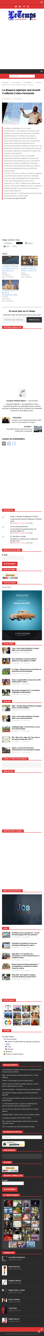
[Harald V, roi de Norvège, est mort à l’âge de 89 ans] (26, 1203)
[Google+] (20, 6)
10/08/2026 (16, 684)
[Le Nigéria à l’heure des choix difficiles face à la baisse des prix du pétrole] (10, 261)
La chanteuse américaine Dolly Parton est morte (16, 1118)
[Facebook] (24, 6)
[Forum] (28, 6)
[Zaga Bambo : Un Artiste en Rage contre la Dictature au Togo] (35, 1022)
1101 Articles (33, 401)
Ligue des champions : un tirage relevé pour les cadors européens (21, 1089)
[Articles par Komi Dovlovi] (4, 1274)
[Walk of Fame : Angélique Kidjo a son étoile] (8, 1237)
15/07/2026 (16, 970)
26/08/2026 (16, 652)
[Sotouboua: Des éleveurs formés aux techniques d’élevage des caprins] (6, 945)
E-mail (5, 555)
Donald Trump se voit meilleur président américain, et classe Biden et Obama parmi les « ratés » (20, 1085)
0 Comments (18, 99)
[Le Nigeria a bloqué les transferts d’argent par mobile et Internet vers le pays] (29, 261)
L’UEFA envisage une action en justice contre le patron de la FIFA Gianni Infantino (22, 1099)
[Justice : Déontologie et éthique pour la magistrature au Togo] (8, 1009)
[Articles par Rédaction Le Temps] (4, 1293)
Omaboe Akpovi (14, 1281)
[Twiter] (16, 6)
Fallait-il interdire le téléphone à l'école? (24, 516)
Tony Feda (12, 1308)
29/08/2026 (16, 710)
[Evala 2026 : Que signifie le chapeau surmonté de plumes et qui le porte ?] (6, 977)
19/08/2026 (16, 663)
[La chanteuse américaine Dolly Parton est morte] (26, 1217)
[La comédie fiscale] (17, 1022)
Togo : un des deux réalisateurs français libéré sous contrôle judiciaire (20, 1110)
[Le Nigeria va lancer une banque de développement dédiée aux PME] (10, 284)
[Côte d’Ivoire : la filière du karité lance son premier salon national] (35, 1231)
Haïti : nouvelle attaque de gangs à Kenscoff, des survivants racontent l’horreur (20, 1122)
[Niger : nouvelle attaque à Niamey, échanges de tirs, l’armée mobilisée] (6, 708)
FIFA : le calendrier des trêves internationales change (18, 1126)
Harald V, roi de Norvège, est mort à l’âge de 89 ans (17, 1080)
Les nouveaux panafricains (19, 526)
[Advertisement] (22, 45)
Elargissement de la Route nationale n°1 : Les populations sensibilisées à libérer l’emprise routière (25, 966)
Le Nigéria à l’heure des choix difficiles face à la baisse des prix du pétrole (10, 269)
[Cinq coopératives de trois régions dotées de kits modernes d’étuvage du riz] (26, 1015)
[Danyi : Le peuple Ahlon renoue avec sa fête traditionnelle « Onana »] (6, 682)
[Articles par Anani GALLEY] (4, 1322)
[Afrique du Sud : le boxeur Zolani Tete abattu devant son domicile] (8, 1231)
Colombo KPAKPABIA (16, 1257)
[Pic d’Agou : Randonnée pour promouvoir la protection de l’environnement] (6, 671)
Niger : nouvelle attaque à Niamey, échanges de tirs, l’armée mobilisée (20, 1076)
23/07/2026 (16, 947)
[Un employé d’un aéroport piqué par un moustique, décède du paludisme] (17, 1210)
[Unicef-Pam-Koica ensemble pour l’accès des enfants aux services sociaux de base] (8, 1015)
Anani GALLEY (13, 1319)
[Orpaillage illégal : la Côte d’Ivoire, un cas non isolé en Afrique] (6, 729)
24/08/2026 (16, 742)
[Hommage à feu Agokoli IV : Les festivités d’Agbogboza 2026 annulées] (6, 692)
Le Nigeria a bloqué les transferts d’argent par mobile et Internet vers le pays (29, 269)
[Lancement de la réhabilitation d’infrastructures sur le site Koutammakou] (17, 1015)
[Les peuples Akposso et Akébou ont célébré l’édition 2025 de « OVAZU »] (35, 1008)
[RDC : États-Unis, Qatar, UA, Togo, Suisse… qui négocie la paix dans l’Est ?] (6, 739)
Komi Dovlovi (14, 1266)
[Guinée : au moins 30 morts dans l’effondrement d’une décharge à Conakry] (6, 750)
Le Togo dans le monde (18, 536)
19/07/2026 (16, 960)
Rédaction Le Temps (19, 523)
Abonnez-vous (34, 320)
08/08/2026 (16, 694)
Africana (7, 701)
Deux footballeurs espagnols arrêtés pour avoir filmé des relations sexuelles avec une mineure (22, 1070)
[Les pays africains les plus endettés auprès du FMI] (31, 1244)
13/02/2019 (7, 99)
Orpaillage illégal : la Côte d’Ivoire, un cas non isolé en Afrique (20, 1114)
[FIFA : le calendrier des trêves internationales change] (8, 1224)
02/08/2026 (16, 937)
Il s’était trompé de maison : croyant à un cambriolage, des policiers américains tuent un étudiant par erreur (19, 1104)
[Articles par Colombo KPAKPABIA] (4, 1260)
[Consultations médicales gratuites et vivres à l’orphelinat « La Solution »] (17, 1008)
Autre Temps (9, 644)
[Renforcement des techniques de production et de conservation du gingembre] (35, 1015)
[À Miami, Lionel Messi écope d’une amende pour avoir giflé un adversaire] (17, 1237)
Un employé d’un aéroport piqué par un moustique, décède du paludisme (20, 1094)
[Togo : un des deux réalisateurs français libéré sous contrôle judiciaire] (6, 650)
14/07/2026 (16, 979)
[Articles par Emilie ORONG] (4, 1301)
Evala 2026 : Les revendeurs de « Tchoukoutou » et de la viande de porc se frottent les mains (25, 955)
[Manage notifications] (39, 1331)
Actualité (16, 82)
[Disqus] (22, 476)
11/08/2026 (16, 673)
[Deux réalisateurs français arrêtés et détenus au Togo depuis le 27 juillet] (6, 661)
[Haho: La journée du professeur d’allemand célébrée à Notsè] (26, 1022)
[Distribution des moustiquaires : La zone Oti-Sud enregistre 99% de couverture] (6, 935)
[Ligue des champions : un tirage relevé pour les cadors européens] (8, 1210)
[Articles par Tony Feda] (4, 1312)
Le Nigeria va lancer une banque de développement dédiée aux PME (10, 293)
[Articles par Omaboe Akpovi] (4, 1284)
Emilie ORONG (14, 1299)
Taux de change (6, 587)
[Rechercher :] (22, 76)
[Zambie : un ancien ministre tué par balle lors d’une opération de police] (22, 1244)
